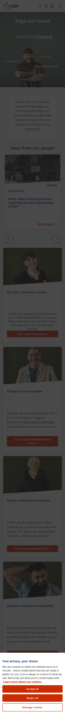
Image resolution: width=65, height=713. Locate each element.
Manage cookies (32, 707)
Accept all (32, 689)
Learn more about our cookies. (22, 681)
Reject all (32, 698)
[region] (32, 683)
